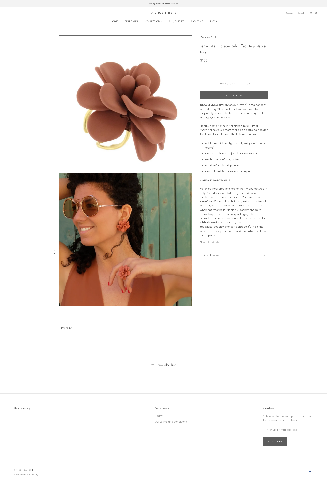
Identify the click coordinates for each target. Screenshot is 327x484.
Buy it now (234, 95)
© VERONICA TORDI (23, 470)
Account (289, 13)
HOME (114, 21)
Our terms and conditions (171, 422)
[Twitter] (213, 242)
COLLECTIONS (153, 21)
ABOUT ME (197, 21)
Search (301, 13)
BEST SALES (131, 21)
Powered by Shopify (26, 474)
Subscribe (275, 441)
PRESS (213, 21)
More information (211, 255)
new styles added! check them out (163, 3)
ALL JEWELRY (176, 21)
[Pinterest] (217, 242)
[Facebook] (209, 242)
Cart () (314, 13)
